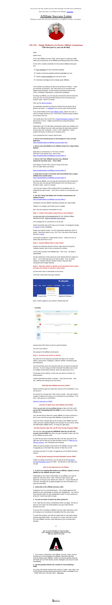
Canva (37, 227)
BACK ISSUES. (47, 103)
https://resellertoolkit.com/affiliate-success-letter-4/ (49, 178)
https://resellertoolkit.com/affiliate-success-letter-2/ (49, 155)
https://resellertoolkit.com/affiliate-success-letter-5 (49, 199)
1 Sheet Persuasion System (64, 119)
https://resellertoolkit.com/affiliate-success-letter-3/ (49, 170)
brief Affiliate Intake (57, 112)
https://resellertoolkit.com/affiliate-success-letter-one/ (50, 142)
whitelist (50, 108)
